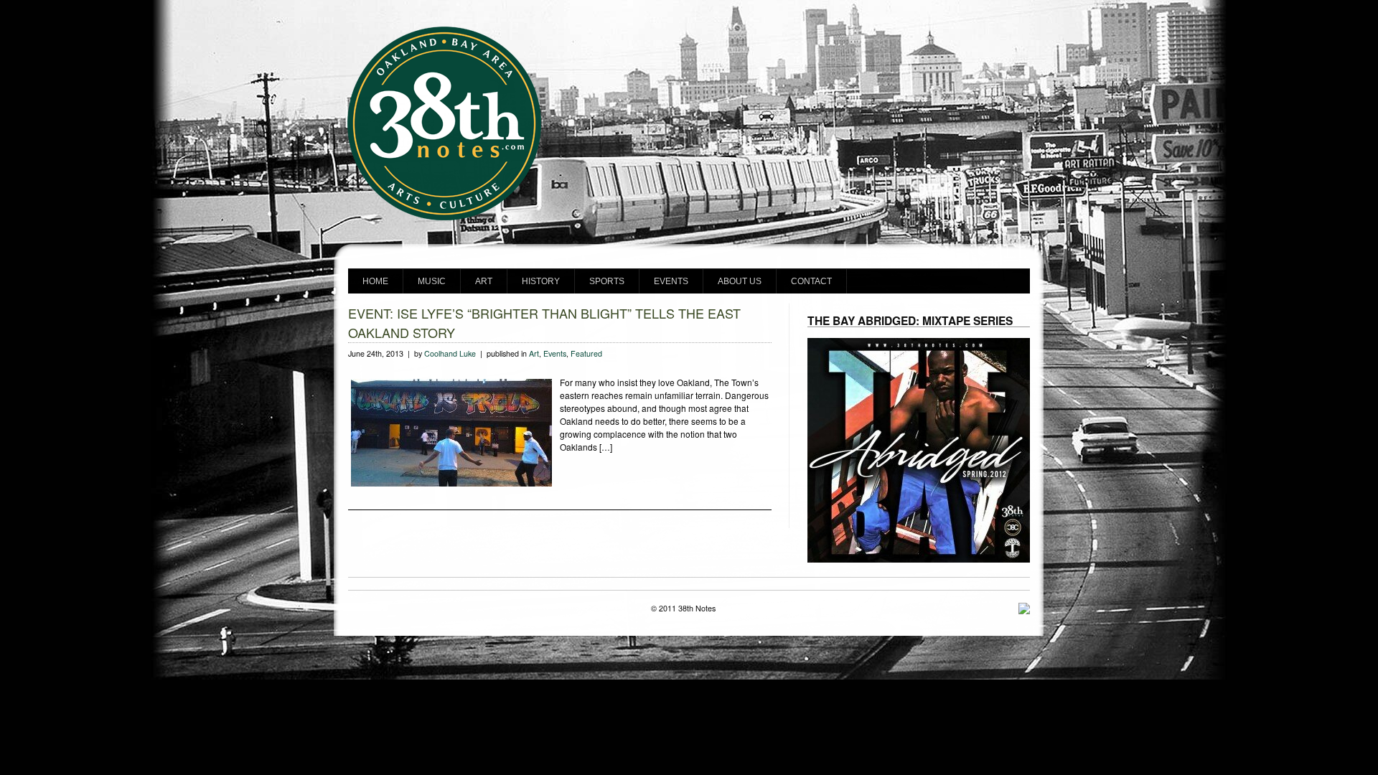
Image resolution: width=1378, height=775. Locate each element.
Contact (811, 281)
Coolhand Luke (450, 353)
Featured (586, 353)
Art (483, 281)
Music (432, 281)
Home (375, 281)
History (541, 281)
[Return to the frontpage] (689, 218)
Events (671, 281)
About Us (739, 281)
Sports (606, 281)
